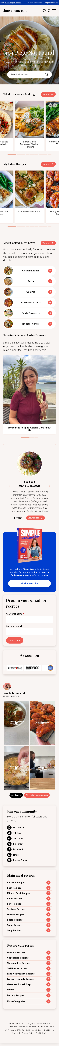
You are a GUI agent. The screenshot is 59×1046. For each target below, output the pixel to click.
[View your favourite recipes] (44, 10)
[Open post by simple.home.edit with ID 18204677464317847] (16, 768)
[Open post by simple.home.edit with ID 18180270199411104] (42, 723)
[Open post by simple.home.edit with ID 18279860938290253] (42, 768)
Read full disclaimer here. (43, 1026)
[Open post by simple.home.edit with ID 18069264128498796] (16, 723)
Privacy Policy (28, 1033)
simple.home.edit (16, 703)
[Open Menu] (54, 11)
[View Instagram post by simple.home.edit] (26, 742)
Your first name (15, 614)
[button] (12, 154)
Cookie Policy (41, 1033)
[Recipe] (29, 126)
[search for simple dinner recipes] (49, 10)
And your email (15, 626)
